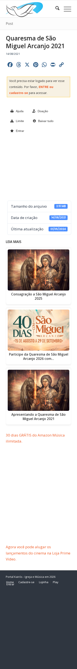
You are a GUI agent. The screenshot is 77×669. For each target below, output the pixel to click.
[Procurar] (55, 8)
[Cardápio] (65, 8)
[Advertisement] (38, 167)
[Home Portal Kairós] (32, 8)
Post (9, 23)
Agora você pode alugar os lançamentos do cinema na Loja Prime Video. (38, 552)
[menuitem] (55, 8)
